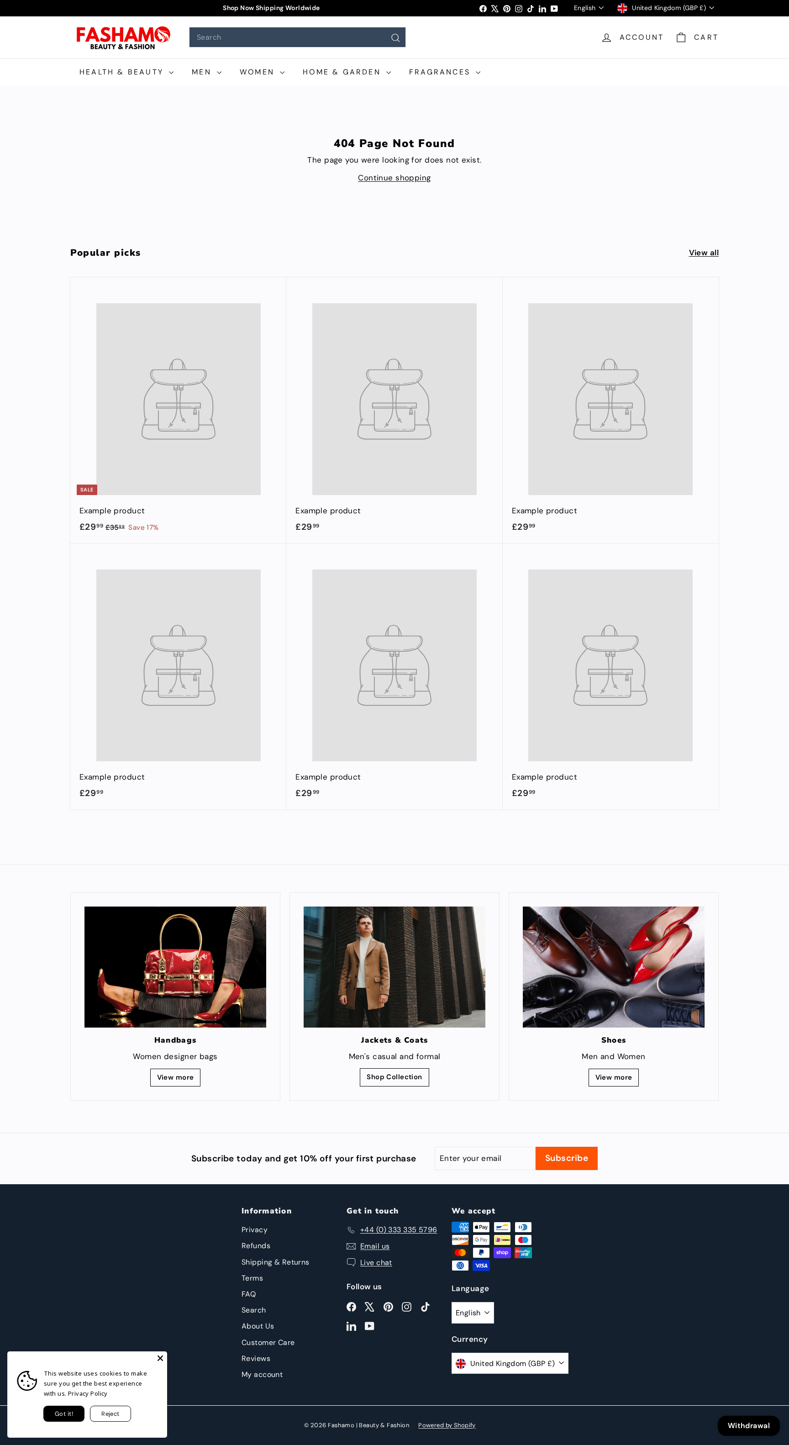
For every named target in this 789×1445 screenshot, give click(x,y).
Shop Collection (394, 1076)
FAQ (249, 1294)
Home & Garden (343, 72)
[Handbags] (175, 967)
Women (259, 72)
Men (203, 72)
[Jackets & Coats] (394, 967)
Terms (252, 1278)
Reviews (256, 1358)
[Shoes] (614, 967)
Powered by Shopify (447, 1425)
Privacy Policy (88, 1393)
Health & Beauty (123, 72)
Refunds (256, 1245)
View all (704, 253)
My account (262, 1374)
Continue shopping (394, 178)
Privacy (255, 1229)
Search (254, 1310)
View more (175, 1077)
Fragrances (441, 72)
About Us (258, 1326)
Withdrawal (749, 1425)
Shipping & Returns (276, 1262)
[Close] (160, 1358)
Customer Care (268, 1342)
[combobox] (297, 37)
